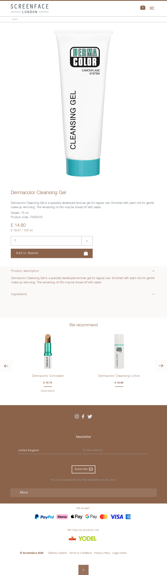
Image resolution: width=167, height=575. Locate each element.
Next (161, 366)
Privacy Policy (102, 553)
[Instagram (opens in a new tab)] (76, 416)
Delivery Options (57, 553)
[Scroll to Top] (83, 570)
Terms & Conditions (80, 553)
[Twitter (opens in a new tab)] (90, 416)
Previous (6, 366)
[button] (142, 8)
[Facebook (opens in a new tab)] (83, 416)
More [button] (24, 492)
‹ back (14, 19)
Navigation (152, 7)
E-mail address (93, 450)
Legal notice (119, 553)
